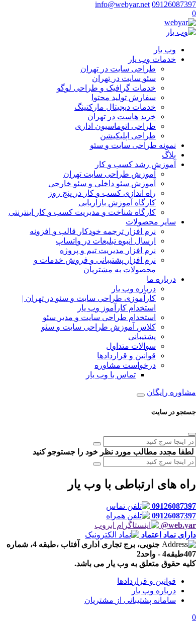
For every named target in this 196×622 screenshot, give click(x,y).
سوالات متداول (131, 346)
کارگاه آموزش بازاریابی (117, 202)
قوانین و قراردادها (126, 355)
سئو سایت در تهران (124, 78)
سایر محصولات (151, 221)
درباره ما (161, 279)
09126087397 (174, 4)
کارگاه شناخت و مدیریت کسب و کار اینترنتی (82, 212)
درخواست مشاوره (125, 365)
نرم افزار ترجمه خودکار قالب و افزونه (93, 231)
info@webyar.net (122, 4)
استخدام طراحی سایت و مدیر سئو (99, 317)
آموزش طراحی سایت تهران (109, 174)
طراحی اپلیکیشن (128, 135)
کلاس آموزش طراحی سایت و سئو (98, 327)
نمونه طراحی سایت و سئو (133, 145)
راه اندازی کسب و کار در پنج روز (102, 193)
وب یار (165, 49)
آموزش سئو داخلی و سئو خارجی (102, 183)
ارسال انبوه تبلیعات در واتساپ (106, 241)
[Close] (192, 434)
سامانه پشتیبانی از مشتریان (130, 600)
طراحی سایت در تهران (118, 68)
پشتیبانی (142, 336)
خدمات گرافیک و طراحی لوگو (106, 88)
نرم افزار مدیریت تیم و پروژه (108, 250)
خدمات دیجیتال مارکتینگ (115, 107)
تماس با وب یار (111, 374)
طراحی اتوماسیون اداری (115, 126)
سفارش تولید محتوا (123, 97)
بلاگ (169, 154)
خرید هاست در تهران (121, 116)
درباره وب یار (134, 288)
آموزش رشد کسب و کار (135, 164)
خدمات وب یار (152, 59)
